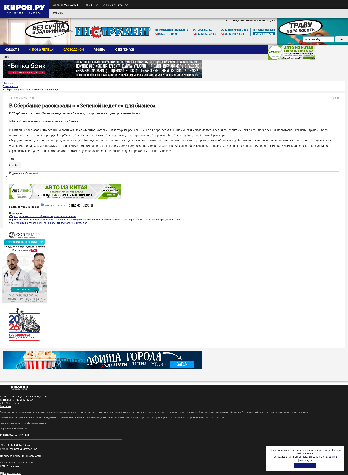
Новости (12, 50)
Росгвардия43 (63, 31)
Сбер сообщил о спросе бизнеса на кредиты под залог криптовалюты (48, 222)
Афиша (99, 50)
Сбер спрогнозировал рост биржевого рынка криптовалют (42, 216)
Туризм (58, 13)
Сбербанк (15, 165)
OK (305, 465)
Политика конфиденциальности (20, 456)
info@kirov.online (10, 403)
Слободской (73, 50)
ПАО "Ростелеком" (10, 466)
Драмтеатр (60, 22)
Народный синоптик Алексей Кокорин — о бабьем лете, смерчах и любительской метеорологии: (64, 219)
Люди (8, 57)
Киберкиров (124, 50)
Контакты (5, 406)
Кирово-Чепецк (41, 50)
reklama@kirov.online (23, 449)
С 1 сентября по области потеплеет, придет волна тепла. (151, 219)
